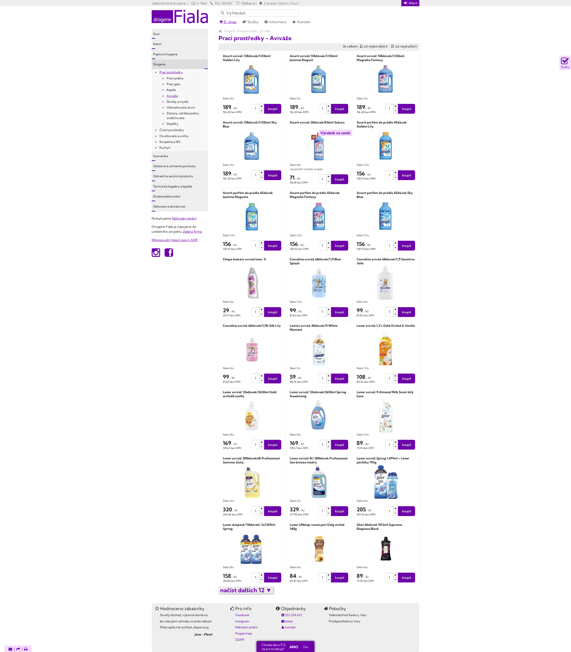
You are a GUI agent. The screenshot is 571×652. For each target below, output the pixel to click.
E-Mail (201, 3)
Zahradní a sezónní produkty (173, 176)
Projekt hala (243, 633)
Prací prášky (175, 78)
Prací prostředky (248, 31)
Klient (413, 3)
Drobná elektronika (166, 196)
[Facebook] (169, 255)
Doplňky (172, 123)
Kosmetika (160, 156)
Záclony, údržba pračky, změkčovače (183, 115)
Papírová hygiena (165, 54)
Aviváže (265, 31)
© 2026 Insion (411, 648)
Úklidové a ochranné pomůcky (174, 166)
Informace (277, 22)
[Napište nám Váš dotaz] (10, 649)
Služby (252, 22)
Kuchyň (164, 147)
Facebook (242, 615)
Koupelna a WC (170, 142)
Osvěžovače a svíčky (174, 136)
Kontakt (303, 22)
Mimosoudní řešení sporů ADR (175, 240)
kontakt (290, 627)
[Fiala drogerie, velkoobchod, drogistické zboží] (220, 31)
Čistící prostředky (171, 130)
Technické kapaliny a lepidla (172, 186)
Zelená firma (192, 231)
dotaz (289, 621)
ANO (294, 647)
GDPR (239, 640)
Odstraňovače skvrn (181, 107)
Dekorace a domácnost (169, 206)
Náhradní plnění (184, 218)
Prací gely (173, 84)
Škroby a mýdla (177, 101)
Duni (156, 34)
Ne (305, 647)
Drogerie (229, 31)
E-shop (229, 22)
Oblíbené (247, 3)
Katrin (157, 44)
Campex (270, 3)
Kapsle (171, 90)
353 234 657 (223, 3)
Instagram (242, 621)
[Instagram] (156, 255)
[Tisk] (26, 649)
